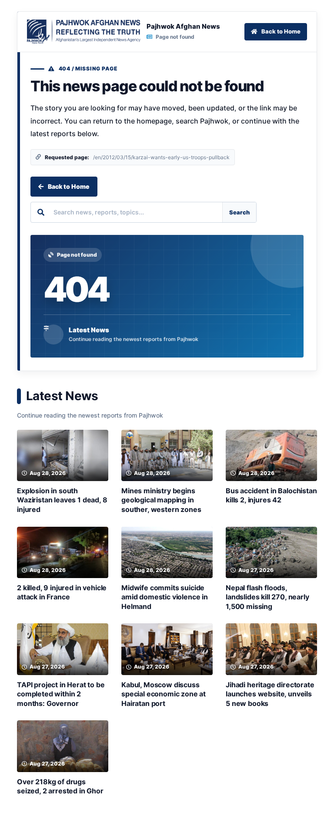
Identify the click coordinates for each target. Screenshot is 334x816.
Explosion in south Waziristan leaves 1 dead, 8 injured (62, 500)
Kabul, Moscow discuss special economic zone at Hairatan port (163, 694)
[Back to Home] (83, 32)
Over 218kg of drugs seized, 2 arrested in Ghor (60, 786)
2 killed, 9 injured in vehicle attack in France (62, 592)
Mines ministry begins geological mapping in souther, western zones (161, 500)
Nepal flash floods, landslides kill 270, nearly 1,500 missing (267, 597)
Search (239, 212)
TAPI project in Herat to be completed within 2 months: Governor (61, 694)
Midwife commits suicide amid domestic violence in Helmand (164, 597)
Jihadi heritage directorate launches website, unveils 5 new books (270, 694)
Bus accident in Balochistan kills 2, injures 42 (271, 495)
